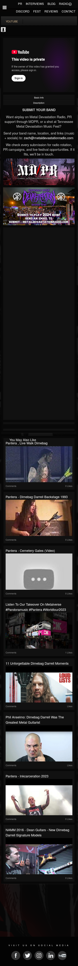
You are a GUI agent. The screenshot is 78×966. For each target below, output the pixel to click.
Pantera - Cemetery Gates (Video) (30, 550)
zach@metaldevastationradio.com (48, 137)
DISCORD (23, 11)
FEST (37, 11)
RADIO (63, 4)
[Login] (70, 4)
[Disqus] (38, 276)
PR (20, 4)
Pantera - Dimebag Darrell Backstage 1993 (37, 496)
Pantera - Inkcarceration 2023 (27, 776)
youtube (12, 21)
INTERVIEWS (35, 4)
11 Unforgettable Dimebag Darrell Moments (37, 663)
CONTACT (68, 11)
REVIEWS (51, 11)
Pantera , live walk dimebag (27, 443)
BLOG (51, 4)
